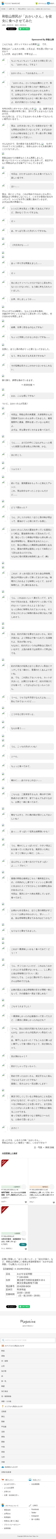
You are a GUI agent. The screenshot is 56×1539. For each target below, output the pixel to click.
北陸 (3, 1432)
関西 (3, 1442)
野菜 (3, 1351)
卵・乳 (3, 1381)
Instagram (35, 1516)
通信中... (52, 3)
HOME (3, 9)
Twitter (33, 1513)
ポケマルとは (42, 3)
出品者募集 (35, 1484)
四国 (3, 1452)
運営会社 (7, 1510)
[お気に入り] (26, 1202)
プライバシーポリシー (12, 1525)
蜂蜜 (3, 1386)
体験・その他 (6, 1401)
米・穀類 (4, 1361)
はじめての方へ (9, 1484)
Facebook (35, 1509)
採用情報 (7, 1528)
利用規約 (7, 1517)
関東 (3, 1422)
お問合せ (7, 1514)
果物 (3, 1356)
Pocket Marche (10, 3)
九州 (3, 1457)
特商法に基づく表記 (11, 1521)
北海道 (3, 1411)
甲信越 (3, 1427)
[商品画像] (42, 1172)
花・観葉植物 (6, 1396)
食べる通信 (35, 1519)
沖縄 (3, 1462)
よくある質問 (9, 1488)
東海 (3, 1437)
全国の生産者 (6, 1472)
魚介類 (3, 1371)
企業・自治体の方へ (11, 1495)
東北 (3, 1416)
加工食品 (4, 1391)
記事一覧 (11, 9)
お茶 (3, 1366)
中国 (3, 1447)
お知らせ (7, 1491)
